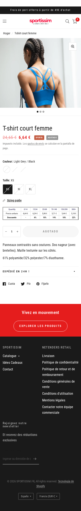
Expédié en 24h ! (16, 271)
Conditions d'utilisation (57, 394)
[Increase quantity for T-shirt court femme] (17, 231)
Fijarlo (45, 283)
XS (7, 189)
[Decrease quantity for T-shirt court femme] (6, 231)
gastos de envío (35, 143)
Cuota (11, 283)
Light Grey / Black (7, 169)
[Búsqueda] (67, 21)
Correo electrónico (14, 450)
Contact (8, 369)
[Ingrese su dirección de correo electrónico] (35, 458)
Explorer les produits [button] (40, 326)
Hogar (6, 33)
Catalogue (9, 356)
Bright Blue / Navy (23, 169)
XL (30, 189)
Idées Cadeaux (12, 363)
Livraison (48, 356)
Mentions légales (53, 400)
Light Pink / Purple (15, 169)
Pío (29, 283)
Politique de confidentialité (60, 362)
